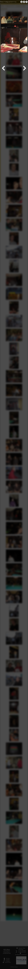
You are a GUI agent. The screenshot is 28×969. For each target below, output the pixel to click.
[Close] (26, 2)
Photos (1, 1)
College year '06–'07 (9, 1)
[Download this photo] (21, 2)
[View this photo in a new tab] (24, 2)
